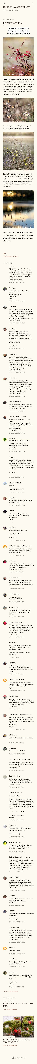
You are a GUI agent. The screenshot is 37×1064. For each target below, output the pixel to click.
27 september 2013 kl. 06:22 (17, 372)
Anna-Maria (13, 607)
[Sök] (32, 3)
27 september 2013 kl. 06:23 (17, 396)
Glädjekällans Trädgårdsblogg (19, 715)
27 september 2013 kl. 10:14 (16, 555)
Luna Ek (12, 959)
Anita (11, 457)
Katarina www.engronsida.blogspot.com (19, 439)
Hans (11, 911)
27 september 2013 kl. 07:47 (17, 433)
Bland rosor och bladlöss (16, 7)
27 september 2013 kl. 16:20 (17, 690)
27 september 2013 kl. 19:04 (17, 754)
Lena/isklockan (14, 402)
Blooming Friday (13, 256)
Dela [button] (4, 253)
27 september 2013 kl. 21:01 (16, 871)
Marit (11, 527)
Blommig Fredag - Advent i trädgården (17, 1040)
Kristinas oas (13, 927)
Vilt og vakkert (14, 483)
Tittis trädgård (14, 842)
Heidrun (12, 642)
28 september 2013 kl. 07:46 (17, 922)
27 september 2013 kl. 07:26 (17, 411)
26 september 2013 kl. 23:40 (17, 282)
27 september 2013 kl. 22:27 (17, 905)
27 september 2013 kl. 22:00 (17, 890)
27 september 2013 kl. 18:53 (16, 742)
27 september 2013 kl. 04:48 (17, 323)
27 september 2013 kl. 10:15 (16, 572)
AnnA (11, 288)
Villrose (11, 735)
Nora (10, 948)
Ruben (11, 972)
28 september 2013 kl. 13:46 (17, 953)
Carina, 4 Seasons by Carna (18, 857)
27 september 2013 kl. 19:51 (16, 787)
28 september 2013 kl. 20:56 (17, 966)
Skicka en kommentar (10, 991)
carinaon (12, 696)
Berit (10, 561)
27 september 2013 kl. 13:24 (17, 637)
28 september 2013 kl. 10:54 (17, 942)
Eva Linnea (13, 877)
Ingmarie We (13, 577)
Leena (11, 354)
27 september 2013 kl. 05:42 (17, 348)
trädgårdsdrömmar (15, 679)
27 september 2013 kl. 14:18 (16, 657)
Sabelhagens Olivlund (16, 417)
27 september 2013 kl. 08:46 (17, 477)
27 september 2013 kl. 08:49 (17, 492)
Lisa (10, 266)
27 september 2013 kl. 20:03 (17, 836)
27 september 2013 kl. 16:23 (16, 709)
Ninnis (11, 328)
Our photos (13, 594)
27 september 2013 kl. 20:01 (17, 820)
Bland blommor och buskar (18, 759)
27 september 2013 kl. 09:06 (17, 522)
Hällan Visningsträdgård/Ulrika (19, 546)
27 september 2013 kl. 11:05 (16, 588)
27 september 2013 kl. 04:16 (17, 301)
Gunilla (11, 498)
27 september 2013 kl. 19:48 (17, 770)
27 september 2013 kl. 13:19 (16, 616)
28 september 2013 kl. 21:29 (17, 987)
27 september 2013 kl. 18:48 (17, 729)
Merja (11, 748)
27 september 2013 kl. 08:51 (17, 505)
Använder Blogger (20, 1058)
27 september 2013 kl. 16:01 (16, 674)
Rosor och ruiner (14, 622)
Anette (11, 306)
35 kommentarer (12, 1045)
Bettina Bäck (13, 776)
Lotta (11, 663)
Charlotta (12, 825)
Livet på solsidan (14, 793)
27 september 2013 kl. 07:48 (17, 451)
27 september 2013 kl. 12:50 (17, 602)
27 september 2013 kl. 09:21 (17, 540)
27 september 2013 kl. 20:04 (17, 851)
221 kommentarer (12, 1009)
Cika (10, 511)
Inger (11, 896)
